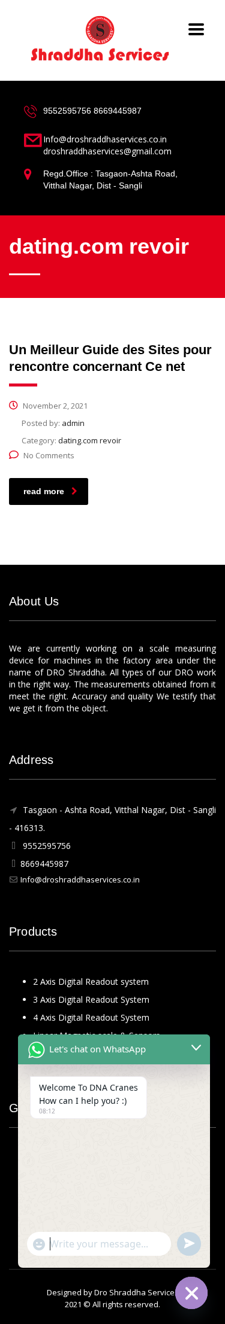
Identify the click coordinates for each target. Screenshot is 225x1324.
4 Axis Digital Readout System (91, 1017)
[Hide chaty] (191, 1293)
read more (43, 491)
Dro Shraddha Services (136, 1292)
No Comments (48, 455)
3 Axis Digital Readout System (91, 999)
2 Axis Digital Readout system (91, 981)
